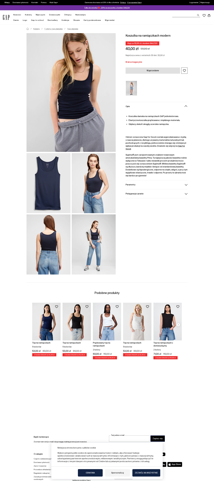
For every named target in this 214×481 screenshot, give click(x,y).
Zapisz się (158, 438)
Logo (25, 20)
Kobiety (28, 15)
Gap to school (37, 20)
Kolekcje (65, 20)
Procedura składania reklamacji (46, 469)
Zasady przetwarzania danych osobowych (46, 478)
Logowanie (193, 2)
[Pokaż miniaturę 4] (94, 244)
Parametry (130, 184)
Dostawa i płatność (20, 2)
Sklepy (7, 2)
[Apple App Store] (174, 464)
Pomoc (44, 2)
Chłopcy (67, 15)
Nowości (17, 15)
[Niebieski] (131, 88)
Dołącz (123, 2)
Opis (128, 106)
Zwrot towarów (40, 466)
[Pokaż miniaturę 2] (94, 183)
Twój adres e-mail (117, 435)
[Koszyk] (209, 15)
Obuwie (76, 20)
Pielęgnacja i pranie (135, 193)
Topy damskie (72, 29)
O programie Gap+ (134, 2)
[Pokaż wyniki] (198, 15)
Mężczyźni (40, 15)
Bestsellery (53, 20)
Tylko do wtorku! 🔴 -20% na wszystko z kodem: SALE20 (107, 8)
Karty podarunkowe (92, 20)
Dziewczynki (54, 15)
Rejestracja (205, 2)
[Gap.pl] (6, 17)
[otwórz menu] (22, 14)
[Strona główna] (28, 29)
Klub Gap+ (54, 2)
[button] (184, 71)
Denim (16, 20)
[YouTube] (162, 454)
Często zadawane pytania (44, 459)
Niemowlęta (80, 15)
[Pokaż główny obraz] (71, 92)
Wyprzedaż (110, 20)
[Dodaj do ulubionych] (57, 307)
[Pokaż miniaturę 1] (48, 183)
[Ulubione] (204, 15)
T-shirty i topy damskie (53, 29)
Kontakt (34, 2)
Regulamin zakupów (42, 473)
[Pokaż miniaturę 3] (48, 244)
